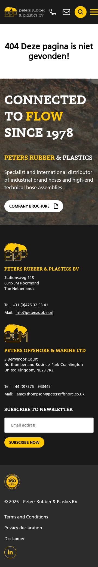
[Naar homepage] (24, 12)
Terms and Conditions (26, 517)
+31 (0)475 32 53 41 (26, 304)
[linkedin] (10, 552)
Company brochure (29, 206)
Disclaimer (14, 538)
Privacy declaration (23, 527)
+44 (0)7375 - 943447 (27, 386)
